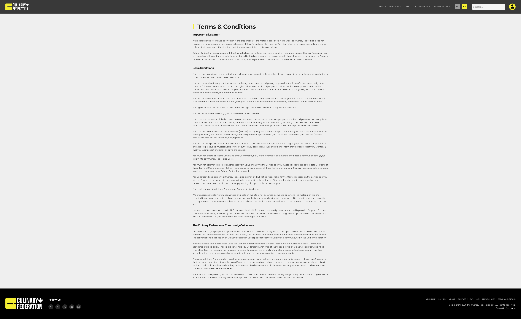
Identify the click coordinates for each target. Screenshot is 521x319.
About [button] (408, 6)
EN (464, 6)
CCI (477, 299)
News (471, 299)
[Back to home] (17, 6)
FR (457, 6)
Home (382, 6)
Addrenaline (511, 308)
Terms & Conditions (507, 299)
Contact (462, 299)
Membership (431, 299)
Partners (395, 6)
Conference (422, 6)
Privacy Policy (488, 299)
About (452, 299)
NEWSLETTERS (442, 6)
